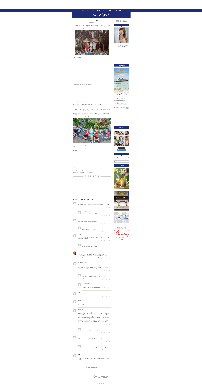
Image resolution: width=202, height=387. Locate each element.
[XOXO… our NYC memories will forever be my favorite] (127, 138)
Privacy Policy (107, 381)
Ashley (79, 354)
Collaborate (119, 10)
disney (84, 172)
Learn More (123, 46)
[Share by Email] (91, 176)
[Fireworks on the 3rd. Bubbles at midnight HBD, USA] (127, 133)
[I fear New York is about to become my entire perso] (127, 143)
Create (105, 10)
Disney (89, 172)
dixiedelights (76, 172)
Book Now (121, 110)
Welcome (82, 10)
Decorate (99, 10)
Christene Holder (81, 251)
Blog (88, 10)
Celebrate (111, 10)
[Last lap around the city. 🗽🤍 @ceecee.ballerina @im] (116, 143)
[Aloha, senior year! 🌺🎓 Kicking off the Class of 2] (116, 133)
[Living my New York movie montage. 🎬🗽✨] (121, 143)
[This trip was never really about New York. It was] (121, 138)
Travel (92, 10)
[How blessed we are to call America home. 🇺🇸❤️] (116, 138)
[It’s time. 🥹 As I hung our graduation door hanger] (121, 133)
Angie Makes (102, 381)
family (92, 172)
